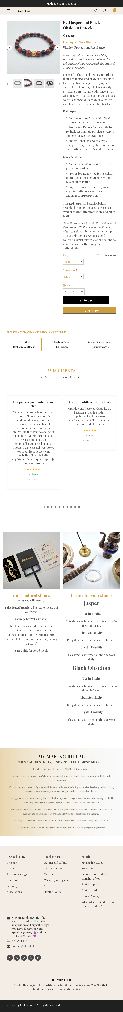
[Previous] (9, 47)
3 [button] (52, 507)
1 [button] (44, 507)
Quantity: (69, 285)
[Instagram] (17, 958)
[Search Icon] (96, 10)
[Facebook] (10, 958)
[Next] (57, 47)
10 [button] (79, 507)
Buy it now (89, 311)
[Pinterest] (24, 958)
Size (66, 255)
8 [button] (71, 507)
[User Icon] (104, 10)
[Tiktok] (38, 958)
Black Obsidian (88, 42)
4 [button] (56, 507)
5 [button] (59, 507)
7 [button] (67, 507)
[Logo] (23, 11)
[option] (33, 47)
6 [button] (63, 507)
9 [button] (75, 507)
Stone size (70, 270)
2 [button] (48, 507)
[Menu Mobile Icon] (8, 10)
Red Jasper (69, 42)
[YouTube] (31, 958)
